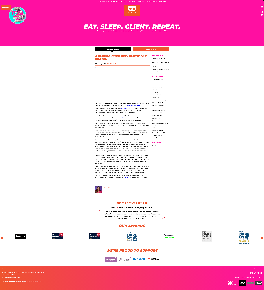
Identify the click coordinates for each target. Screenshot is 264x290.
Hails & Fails (151, 49)
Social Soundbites (157, 105)
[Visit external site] (111, 263)
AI (152, 84)
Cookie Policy (251, 277)
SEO (153, 120)
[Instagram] (262, 9)
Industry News (156, 130)
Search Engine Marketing (159, 123)
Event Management (157, 110)
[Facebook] (262, 6)
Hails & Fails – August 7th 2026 (160, 71)
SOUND (154, 82)
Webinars (154, 89)
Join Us (259, 277)
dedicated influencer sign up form (32, 281)
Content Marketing (157, 132)
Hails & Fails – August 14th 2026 (160, 69)
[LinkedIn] (262, 15)
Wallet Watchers (156, 87)
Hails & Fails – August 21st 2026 (160, 62)
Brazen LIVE (128, 177)
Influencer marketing (158, 100)
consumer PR (125, 109)
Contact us (5, 269)
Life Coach (155, 92)
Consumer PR (156, 113)
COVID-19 (154, 97)
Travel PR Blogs (156, 102)
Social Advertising (156, 118)
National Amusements (132, 105)
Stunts (154, 138)
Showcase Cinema (128, 118)
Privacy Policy (240, 277)
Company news (112, 64)
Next (261, 237)
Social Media (155, 115)
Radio (153, 127)
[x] (262, 12)
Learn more (162, 1)
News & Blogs (113, 49)
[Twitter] (258, 273)
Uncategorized (156, 107)
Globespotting (156, 79)
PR (153, 126)
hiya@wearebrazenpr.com (11, 277)
